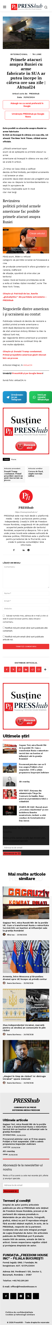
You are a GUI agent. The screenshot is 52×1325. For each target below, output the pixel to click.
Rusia (13, 459)
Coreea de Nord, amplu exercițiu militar (35, 473)
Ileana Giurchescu (14, 983)
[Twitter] (13, 669)
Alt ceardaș (24, 781)
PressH (16, 373)
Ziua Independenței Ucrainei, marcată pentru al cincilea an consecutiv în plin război (24, 1028)
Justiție (6, 1147)
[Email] (38, 669)
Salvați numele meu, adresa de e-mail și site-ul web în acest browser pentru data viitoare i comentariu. (25, 619)
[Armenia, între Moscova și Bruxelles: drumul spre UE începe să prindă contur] (26, 956)
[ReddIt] (32, 669)
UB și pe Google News (31, 373)
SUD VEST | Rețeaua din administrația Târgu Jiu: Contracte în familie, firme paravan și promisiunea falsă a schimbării (33, 796)
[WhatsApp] (19, 669)
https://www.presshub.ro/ (26, 512)
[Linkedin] (24, 549)
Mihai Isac (11, 935)
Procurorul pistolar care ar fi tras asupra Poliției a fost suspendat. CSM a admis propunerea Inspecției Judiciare (34, 768)
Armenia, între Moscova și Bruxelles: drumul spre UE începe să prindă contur (25, 977)
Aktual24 (27, 365)
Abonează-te (10, 853)
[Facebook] (14, 549)
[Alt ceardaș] (10, 781)
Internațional (19, 54)
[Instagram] (19, 549)
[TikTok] (33, 549)
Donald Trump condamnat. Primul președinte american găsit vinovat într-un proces (13, 475)
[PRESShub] (26, 496)
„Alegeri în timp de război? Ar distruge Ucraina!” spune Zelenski (24, 1077)
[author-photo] (4, 934)
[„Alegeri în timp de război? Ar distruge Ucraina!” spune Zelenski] (26, 1056)
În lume (37, 54)
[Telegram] (28, 549)
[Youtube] (38, 549)
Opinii (5, 1154)
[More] (45, 669)
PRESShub (34, 93)
